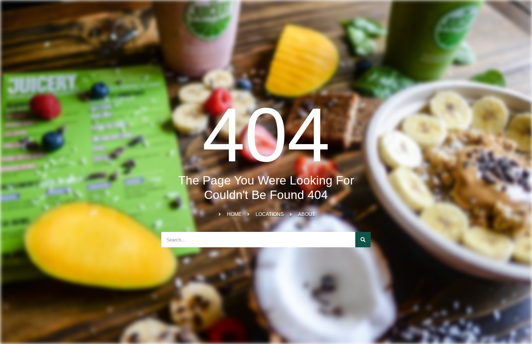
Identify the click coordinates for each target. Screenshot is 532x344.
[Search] (363, 239)
